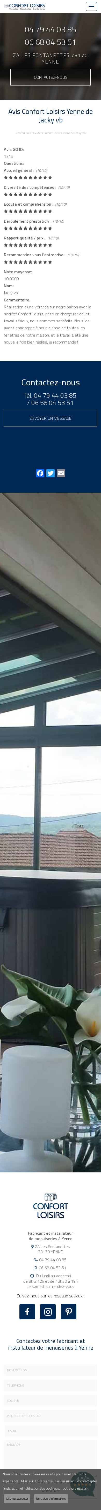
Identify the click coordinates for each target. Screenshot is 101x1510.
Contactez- (50, 77)
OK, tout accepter (17, 1498)
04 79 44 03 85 (50, 29)
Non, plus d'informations (51, 1498)
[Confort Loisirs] (24, 7)
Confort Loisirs (25, 133)
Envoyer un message (50, 418)
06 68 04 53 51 (50, 42)
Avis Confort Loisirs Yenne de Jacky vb (61, 133)
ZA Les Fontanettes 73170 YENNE (50, 58)
